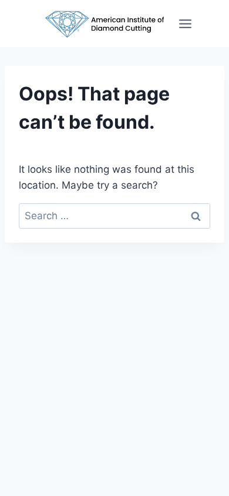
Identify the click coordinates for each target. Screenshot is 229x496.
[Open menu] (185, 23)
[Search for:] (114, 216)
